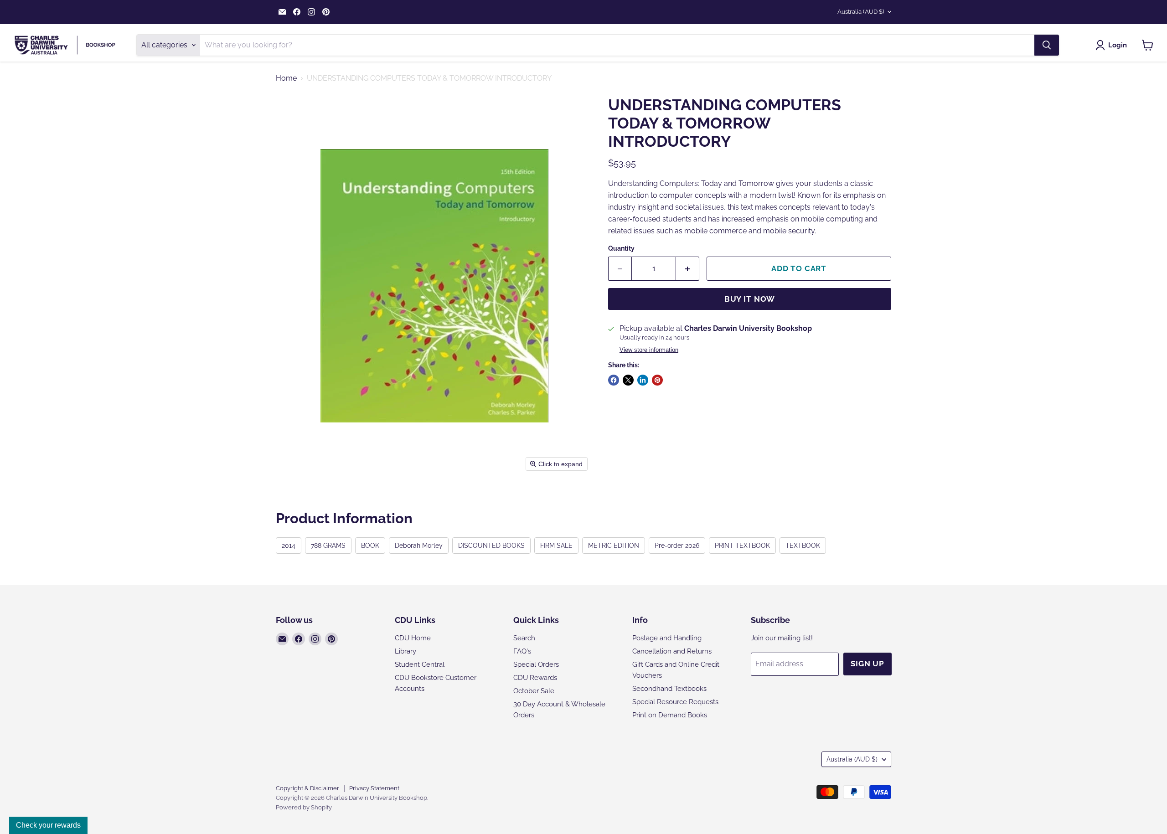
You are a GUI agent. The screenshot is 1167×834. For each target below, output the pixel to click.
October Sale (533, 691)
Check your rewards (48, 825)
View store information (649, 350)
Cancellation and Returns (672, 651)
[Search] (1046, 45)
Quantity (621, 248)
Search (524, 638)
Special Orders (536, 664)
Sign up (867, 663)
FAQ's (522, 651)
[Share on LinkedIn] (642, 380)
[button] (1113, 45)
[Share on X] (628, 380)
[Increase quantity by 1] (687, 269)
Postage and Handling (667, 638)
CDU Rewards (535, 678)
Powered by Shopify (304, 807)
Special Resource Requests (675, 702)
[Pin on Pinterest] (657, 380)
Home (286, 78)
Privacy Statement (374, 788)
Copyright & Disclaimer (307, 788)
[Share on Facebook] (613, 380)
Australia (860, 11)
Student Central (419, 664)
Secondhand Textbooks (669, 689)
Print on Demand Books (669, 715)
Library (405, 651)
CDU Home (413, 638)
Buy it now (749, 299)
